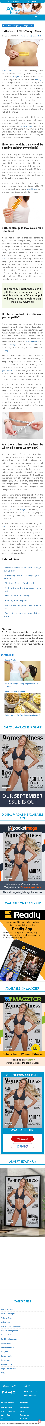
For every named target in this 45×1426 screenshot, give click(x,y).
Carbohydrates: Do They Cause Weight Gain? (22, 715)
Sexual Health (6, 1356)
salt (4, 258)
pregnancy (17, 76)
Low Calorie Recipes (8, 1411)
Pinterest (11, 1392)
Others (3, 1373)
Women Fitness (13, 10)
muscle (5, 526)
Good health (6, 1343)
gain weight (7, 370)
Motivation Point (7, 1347)
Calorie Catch (6, 1318)
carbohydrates (32, 341)
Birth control (8, 70)
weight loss (32, 189)
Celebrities (5, 1322)
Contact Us (24, 1419)
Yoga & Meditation (8, 1368)
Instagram (14, 1392)
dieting (5, 350)
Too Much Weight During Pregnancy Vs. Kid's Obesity (21, 684)
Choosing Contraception (16, 600)
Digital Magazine (30, 1395)
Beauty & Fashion (7, 1309)
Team (22, 1411)
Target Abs (5, 1360)
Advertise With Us (30, 1391)
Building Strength (8, 1313)
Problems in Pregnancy (13, 26)
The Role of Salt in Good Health (19, 583)
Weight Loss (28, 26)
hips (11, 509)
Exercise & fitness (8, 1335)
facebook (3, 1392)
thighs (23, 509)
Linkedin (9, 1392)
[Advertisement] (22, 1249)
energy (13, 344)
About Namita (25, 1408)
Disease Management (9, 1330)
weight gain (26, 126)
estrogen (39, 79)
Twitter (6, 1392)
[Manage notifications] (39, 1421)
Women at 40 (6, 1364)
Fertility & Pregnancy (9, 1339)
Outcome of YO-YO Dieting (17, 595)
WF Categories (6, 1408)
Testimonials (24, 1415)
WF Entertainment (7, 1419)
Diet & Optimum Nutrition (11, 1326)
